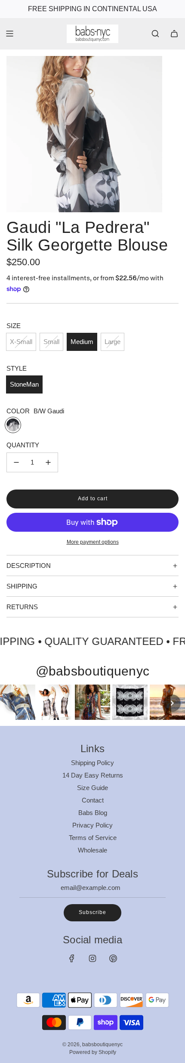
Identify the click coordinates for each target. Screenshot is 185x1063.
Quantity (22, 445)
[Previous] (13, 703)
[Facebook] (71, 958)
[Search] (155, 33)
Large (112, 341)
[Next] (172, 703)
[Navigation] (9, 33)
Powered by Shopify (92, 1052)
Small (51, 341)
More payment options (93, 542)
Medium (82, 341)
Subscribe (92, 912)
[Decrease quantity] (16, 462)
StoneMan (24, 384)
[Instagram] (92, 958)
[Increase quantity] (48, 462)
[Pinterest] (113, 958)
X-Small (21, 341)
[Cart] (174, 33)
